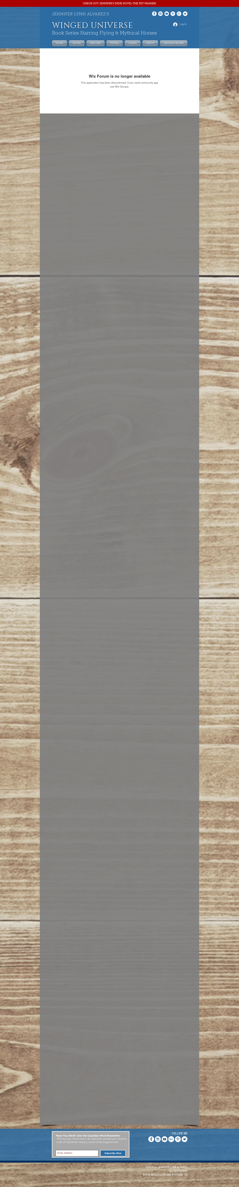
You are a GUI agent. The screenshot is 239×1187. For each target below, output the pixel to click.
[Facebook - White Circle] (154, 13)
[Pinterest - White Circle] (173, 13)
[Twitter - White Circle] (185, 13)
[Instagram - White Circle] (160, 13)
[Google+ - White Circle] (179, 13)
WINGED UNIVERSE (92, 25)
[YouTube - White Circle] (166, 13)
